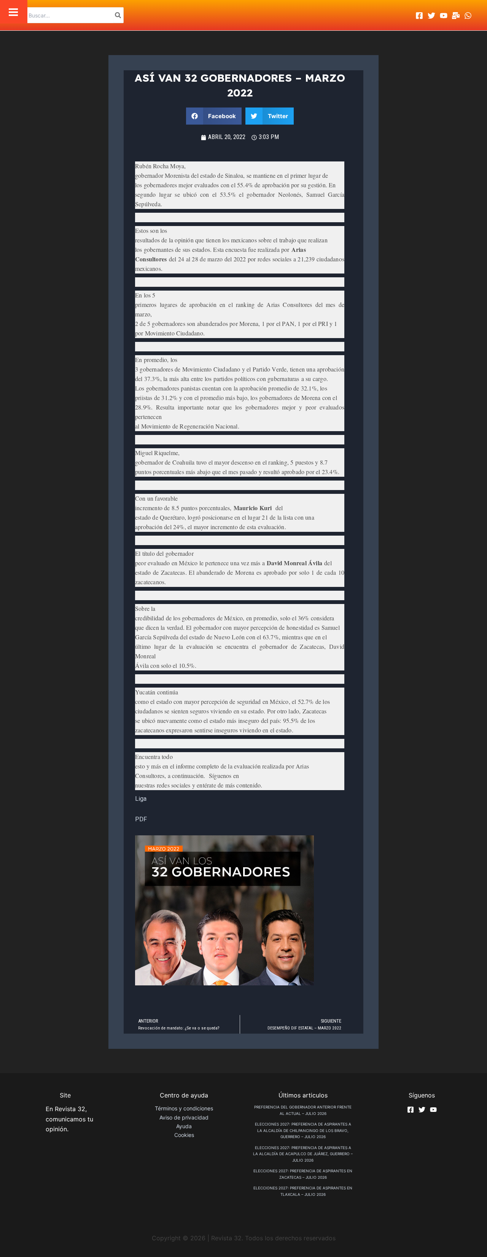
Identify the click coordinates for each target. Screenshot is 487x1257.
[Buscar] (118, 15)
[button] (214, 116)
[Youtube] (443, 15)
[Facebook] (419, 15)
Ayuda (184, 1126)
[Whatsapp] (468, 15)
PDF (141, 819)
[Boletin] (456, 15)
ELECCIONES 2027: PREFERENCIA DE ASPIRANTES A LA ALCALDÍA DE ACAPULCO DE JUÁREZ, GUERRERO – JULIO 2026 (303, 1153)
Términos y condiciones (184, 1108)
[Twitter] (431, 15)
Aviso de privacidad (183, 1117)
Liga (140, 798)
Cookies (184, 1135)
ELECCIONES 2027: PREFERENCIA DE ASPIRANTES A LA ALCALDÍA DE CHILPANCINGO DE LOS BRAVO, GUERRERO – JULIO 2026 (303, 1130)
